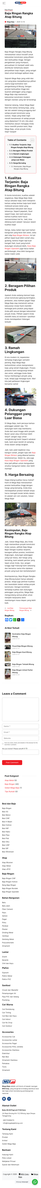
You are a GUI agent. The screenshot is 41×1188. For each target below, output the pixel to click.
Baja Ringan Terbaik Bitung (23, 664)
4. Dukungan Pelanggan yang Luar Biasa (21, 158)
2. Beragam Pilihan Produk (22, 151)
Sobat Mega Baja (12, 788)
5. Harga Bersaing (18, 163)
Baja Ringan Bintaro (21, 235)
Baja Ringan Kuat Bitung (22, 652)
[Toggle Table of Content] (31, 140)
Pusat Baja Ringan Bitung (22, 646)
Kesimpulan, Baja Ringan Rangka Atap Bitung (22, 168)
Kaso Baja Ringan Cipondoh (16, 461)
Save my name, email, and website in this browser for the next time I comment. (21, 743)
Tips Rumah (10, 792)
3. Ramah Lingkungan (20, 154)
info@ (5, 1123)
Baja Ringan (9, 10)
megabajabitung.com (15, 1123)
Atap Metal (9, 780)
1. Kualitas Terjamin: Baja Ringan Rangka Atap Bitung (22, 146)
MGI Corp (25, 1174)
